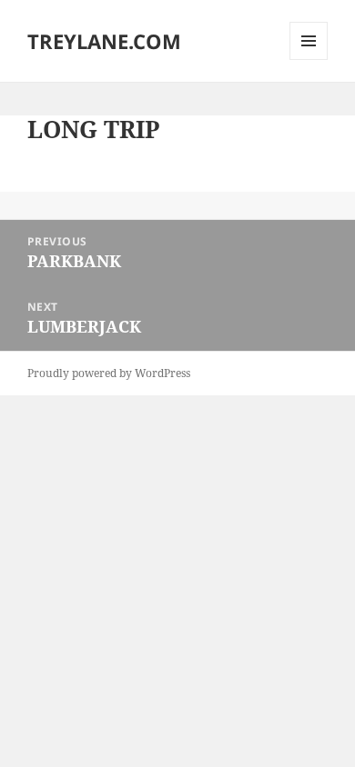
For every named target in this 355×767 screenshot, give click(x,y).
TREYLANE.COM (104, 41)
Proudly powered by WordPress (108, 373)
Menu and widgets (309, 59)
